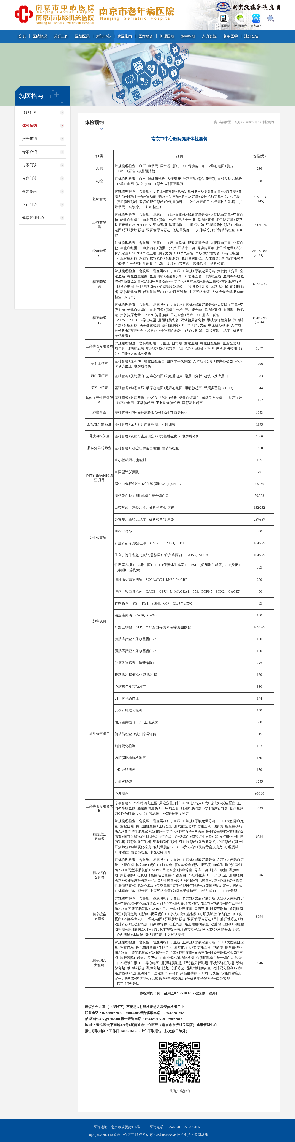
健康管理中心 (33, 218)
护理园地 (167, 36)
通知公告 (251, 36)
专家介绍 (29, 152)
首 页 (22, 36)
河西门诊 (29, 205)
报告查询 (29, 139)
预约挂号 (29, 112)
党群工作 (61, 36)
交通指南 (29, 191)
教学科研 (188, 36)
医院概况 (40, 36)
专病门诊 (29, 178)
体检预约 (29, 126)
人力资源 (209, 36)
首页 (237, 122)
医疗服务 (145, 36)
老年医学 (230, 36)
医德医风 (82, 36)
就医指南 (124, 36)
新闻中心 (103, 36)
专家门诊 (29, 165)
